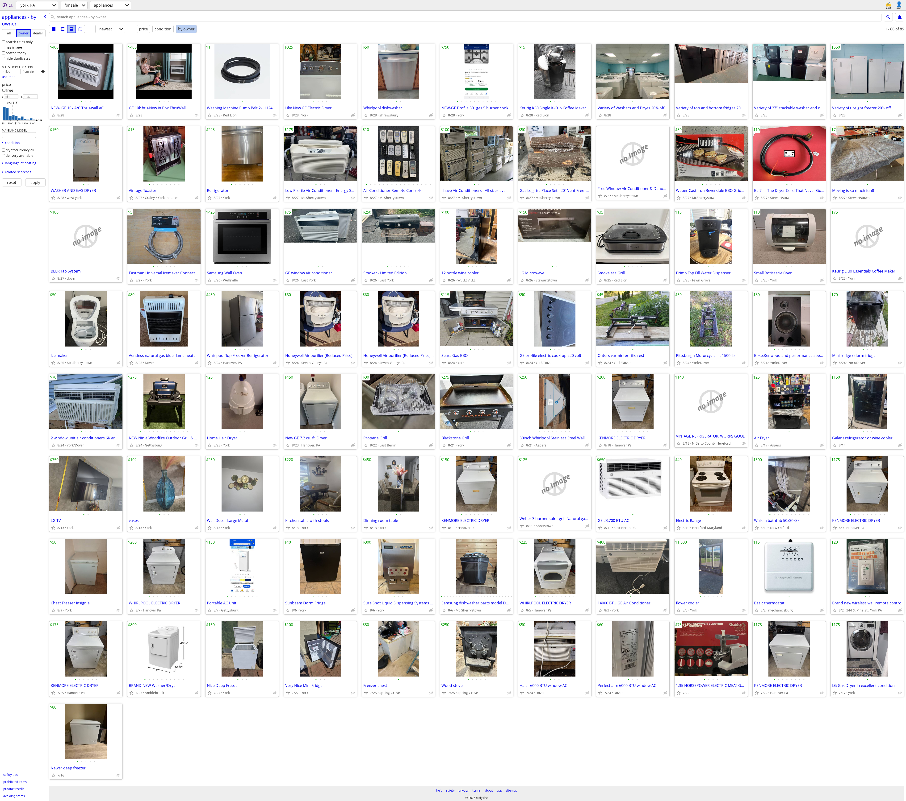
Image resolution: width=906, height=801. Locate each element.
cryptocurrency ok (20, 150)
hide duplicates (18, 58)
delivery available (19, 155)
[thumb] (62, 29)
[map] (80, 29)
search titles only (19, 42)
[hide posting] (118, 115)
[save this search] (899, 17)
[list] (53, 29)
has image (14, 47)
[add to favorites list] (53, 115)
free (9, 90)
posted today (16, 53)
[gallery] (71, 29)
